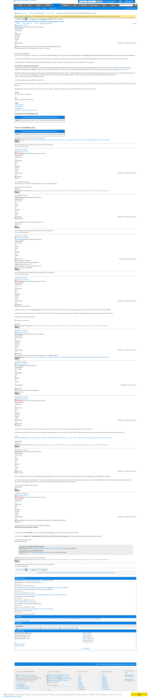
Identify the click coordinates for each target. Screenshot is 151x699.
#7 (26, 362)
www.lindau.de (19, 108)
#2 (26, 150)
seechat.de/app (104, 140)
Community (37, 8)
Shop (103, 675)
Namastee (17, 566)
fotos (44, 619)
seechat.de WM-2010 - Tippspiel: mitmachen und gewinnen (96, 572)
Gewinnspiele (94, 5)
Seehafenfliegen (19, 105)
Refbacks (17, 645)
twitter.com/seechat (60, 140)
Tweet (134, 23)
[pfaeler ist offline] (21, 364)
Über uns (81, 685)
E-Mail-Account (106, 688)
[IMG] (84, 637)
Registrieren (129, 1)
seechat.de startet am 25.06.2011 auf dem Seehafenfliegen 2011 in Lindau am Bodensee (40, 594)
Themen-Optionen (27, 23)
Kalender (30, 8)
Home (20, 5)
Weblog (80, 683)
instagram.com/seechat (74, 140)
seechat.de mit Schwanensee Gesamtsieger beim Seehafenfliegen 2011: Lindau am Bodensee (41, 587)
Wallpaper (104, 682)
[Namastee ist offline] (22, 237)
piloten (65, 619)
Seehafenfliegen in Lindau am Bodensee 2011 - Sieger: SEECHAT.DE (34, 580)
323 (16, 45)
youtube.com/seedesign (89, 140)
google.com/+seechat (46, 140)
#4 (26, 236)
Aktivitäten (84, 5)
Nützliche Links (53, 8)
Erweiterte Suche (130, 8)
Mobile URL (105, 685)
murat (61, 619)
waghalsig (98, 619)
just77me (17, 146)
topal (88, 619)
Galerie (113, 5)
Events (47, 5)
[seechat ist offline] (21, 25)
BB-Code (85, 633)
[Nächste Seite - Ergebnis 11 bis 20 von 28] (35, 19)
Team (80, 679)
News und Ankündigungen (37, 13)
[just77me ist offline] (22, 151)
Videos (38, 5)
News (80, 678)
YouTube (36, 120)
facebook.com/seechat (32, 140)
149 (16, 175)
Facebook (35, 628)
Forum (57, 5)
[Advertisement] (75, 656)
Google (76, 628)
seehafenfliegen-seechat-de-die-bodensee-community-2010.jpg (45, 548)
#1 (52, 23)
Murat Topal (18, 106)
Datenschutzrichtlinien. (12, 696)
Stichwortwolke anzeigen (22, 620)
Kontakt (97, 664)
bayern (21, 619)
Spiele (104, 5)
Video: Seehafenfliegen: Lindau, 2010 (25, 602)
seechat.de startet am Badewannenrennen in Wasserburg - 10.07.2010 (57, 572)
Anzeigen (104, 678)
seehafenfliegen (77, 619)
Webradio (104, 680)
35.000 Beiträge (21, 685)
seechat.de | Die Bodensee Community (26, 110)
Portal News (50, 13)
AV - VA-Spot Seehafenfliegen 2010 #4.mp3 (40, 552)
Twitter (56, 628)
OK (139, 694)
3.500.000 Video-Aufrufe (23, 686)
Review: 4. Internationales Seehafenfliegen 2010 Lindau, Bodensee (34, 609)
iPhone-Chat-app (106, 689)
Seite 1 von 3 (20, 19)
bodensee (26, 619)
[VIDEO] (85, 638)
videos (93, 619)
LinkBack (18, 23)
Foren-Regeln (85, 648)
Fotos (29, 5)
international (50, 619)
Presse (80, 682)
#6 (26, 330)
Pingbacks (18, 644)
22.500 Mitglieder (21, 684)
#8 (26, 397)
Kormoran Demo (124, 69)
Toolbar (104, 676)
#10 (27, 493)
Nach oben (132, 664)
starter (85, 619)
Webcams (104, 679)
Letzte (41, 19)
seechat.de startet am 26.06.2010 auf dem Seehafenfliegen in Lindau (42, 21)
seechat (70, 619)
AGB (80, 676)
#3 (26, 195)
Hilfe (120, 1)
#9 (26, 450)
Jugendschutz (82, 689)
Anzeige (36, 23)
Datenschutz (82, 688)
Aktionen (44, 8)
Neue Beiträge (20, 8)
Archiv (126, 664)
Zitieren (17, 141)
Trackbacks (86, 642)
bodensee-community (36, 619)
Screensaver (105, 686)
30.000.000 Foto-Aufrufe (23, 688)
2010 (16, 619)
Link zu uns (81, 686)
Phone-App (105, 683)
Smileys (85, 635)
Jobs (49, 689)
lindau (56, 619)
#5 (26, 278)
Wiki (80, 680)
